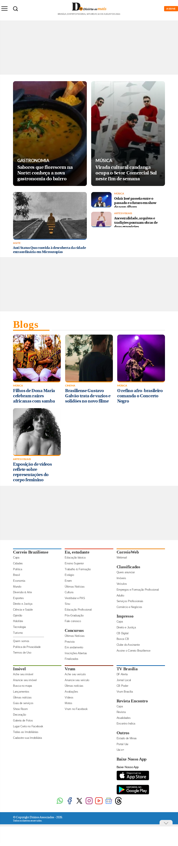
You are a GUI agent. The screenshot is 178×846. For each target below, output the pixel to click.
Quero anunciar (126, 572)
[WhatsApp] (60, 804)
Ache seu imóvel (23, 674)
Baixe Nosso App (132, 759)
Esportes (18, 598)
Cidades (18, 563)
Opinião (17, 615)
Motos (68, 703)
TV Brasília (127, 668)
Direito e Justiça (22, 603)
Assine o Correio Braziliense (133, 650)
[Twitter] (79, 804)
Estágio (69, 575)
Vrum (70, 668)
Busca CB (123, 639)
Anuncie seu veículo (77, 680)
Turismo (18, 632)
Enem (68, 580)
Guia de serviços (23, 703)
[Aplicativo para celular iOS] (133, 780)
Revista (121, 712)
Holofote (18, 621)
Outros (123, 732)
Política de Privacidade (27, 647)
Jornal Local (124, 680)
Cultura (69, 592)
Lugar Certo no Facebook (28, 726)
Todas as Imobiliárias (25, 732)
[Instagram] (89, 804)
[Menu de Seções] (4, 8)
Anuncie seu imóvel (25, 680)
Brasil (16, 575)
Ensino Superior (74, 563)
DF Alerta (122, 674)
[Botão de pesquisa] (15, 8)
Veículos (122, 583)
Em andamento (74, 647)
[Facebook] (69, 804)
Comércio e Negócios (129, 607)
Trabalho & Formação (78, 569)
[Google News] (108, 804)
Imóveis (121, 578)
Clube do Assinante (128, 644)
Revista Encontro (132, 700)
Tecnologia (19, 627)
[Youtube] (99, 804)
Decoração (19, 714)
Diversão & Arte (22, 592)
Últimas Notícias (74, 586)
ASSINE (171, 8)
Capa (16, 557)
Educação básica (75, 557)
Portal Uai (122, 744)
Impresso (125, 616)
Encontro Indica (126, 723)
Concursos (74, 630)
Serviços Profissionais (130, 601)
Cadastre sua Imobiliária (27, 737)
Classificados (128, 566)
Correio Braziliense (30, 552)
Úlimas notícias (22, 697)
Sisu (67, 603)
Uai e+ (120, 749)
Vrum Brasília (125, 691)
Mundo (17, 586)
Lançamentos (21, 691)
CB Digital (123, 633)
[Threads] (118, 804)
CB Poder (122, 685)
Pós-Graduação (74, 615)
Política (17, 569)
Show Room (20, 709)
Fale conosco (73, 621)
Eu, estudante (77, 552)
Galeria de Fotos (23, 720)
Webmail (122, 557)
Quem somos (21, 641)
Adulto (120, 595)
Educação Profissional (78, 609)
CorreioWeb (128, 552)
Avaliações (71, 691)
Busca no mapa (22, 685)
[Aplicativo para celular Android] (133, 794)
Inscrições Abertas (76, 653)
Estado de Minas (127, 738)
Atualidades (124, 718)
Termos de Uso (22, 652)
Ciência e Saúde (23, 609)
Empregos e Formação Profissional (138, 589)
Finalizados (71, 658)
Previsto (70, 641)
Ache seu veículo (75, 674)
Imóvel (19, 668)
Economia (19, 580)
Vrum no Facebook (76, 709)
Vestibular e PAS (75, 598)
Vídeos (69, 697)
